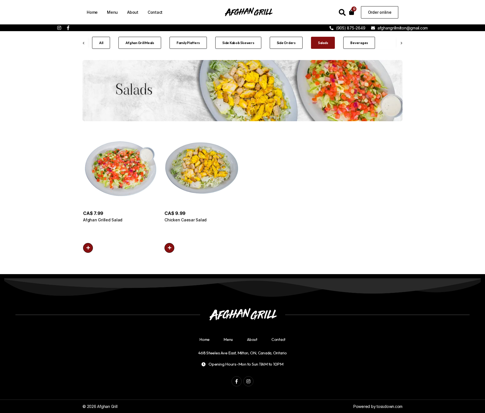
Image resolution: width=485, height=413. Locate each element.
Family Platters (188, 43)
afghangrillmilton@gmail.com (403, 28)
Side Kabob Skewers (238, 43)
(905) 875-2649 (350, 28)
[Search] (342, 13)
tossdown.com (389, 406)
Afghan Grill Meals (139, 43)
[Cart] (351, 12)
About (132, 12)
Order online (380, 12)
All (101, 43)
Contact (155, 12)
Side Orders (286, 43)
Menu (112, 12)
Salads (323, 43)
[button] (88, 248)
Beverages (359, 43)
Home (92, 12)
